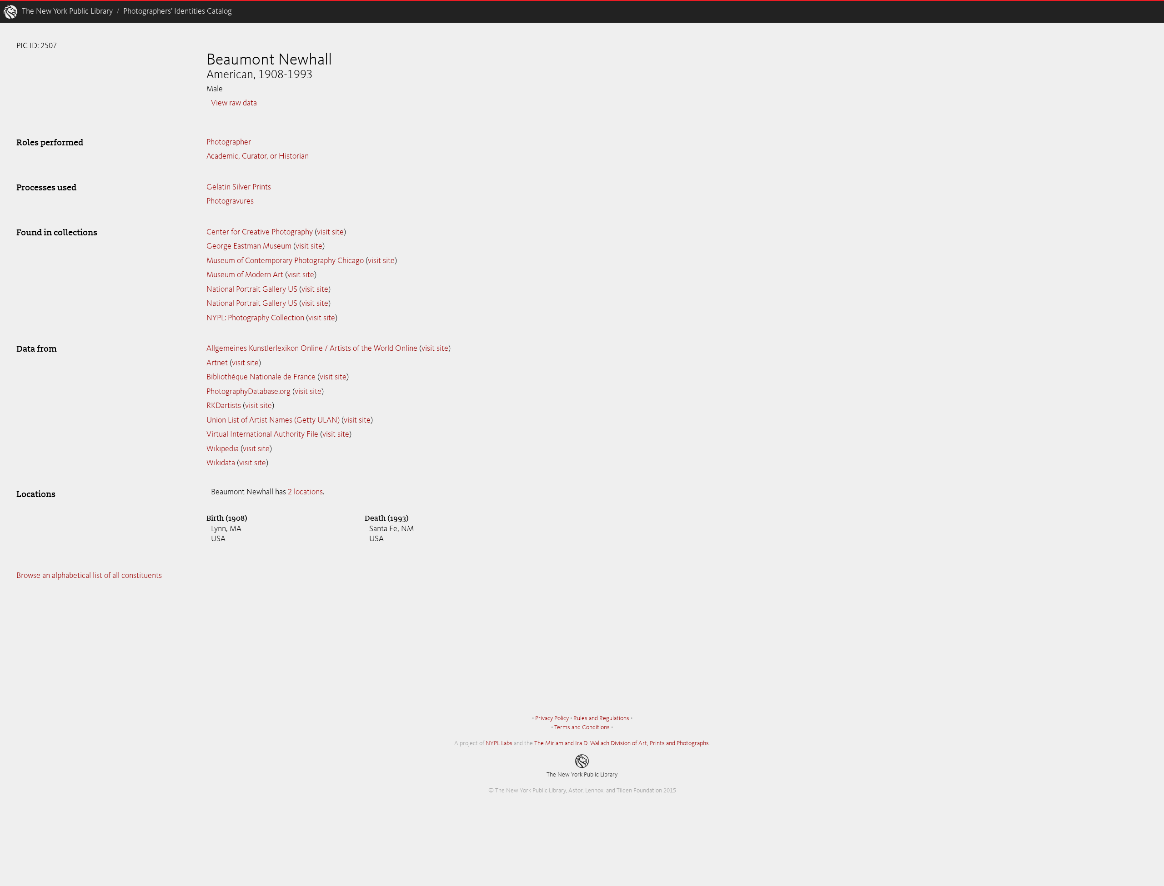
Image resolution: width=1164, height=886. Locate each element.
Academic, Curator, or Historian (257, 156)
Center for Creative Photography (259, 232)
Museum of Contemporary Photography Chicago (285, 261)
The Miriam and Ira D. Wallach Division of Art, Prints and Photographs (621, 743)
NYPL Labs (499, 743)
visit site (330, 232)
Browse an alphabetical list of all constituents (89, 576)
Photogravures (230, 201)
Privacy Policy (552, 718)
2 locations (305, 492)
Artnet (217, 363)
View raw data (234, 103)
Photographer (228, 142)
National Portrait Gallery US (251, 289)
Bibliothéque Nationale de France (261, 377)
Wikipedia (222, 449)
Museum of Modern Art (244, 275)
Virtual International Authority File (262, 434)
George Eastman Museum (248, 246)
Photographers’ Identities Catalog (177, 11)
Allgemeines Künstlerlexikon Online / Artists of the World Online (311, 348)
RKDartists (223, 406)
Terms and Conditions (582, 727)
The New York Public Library (67, 11)
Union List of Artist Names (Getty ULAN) (273, 420)
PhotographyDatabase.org (248, 392)
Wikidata (220, 463)
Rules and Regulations (601, 718)
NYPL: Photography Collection (255, 318)
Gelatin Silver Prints (238, 187)
